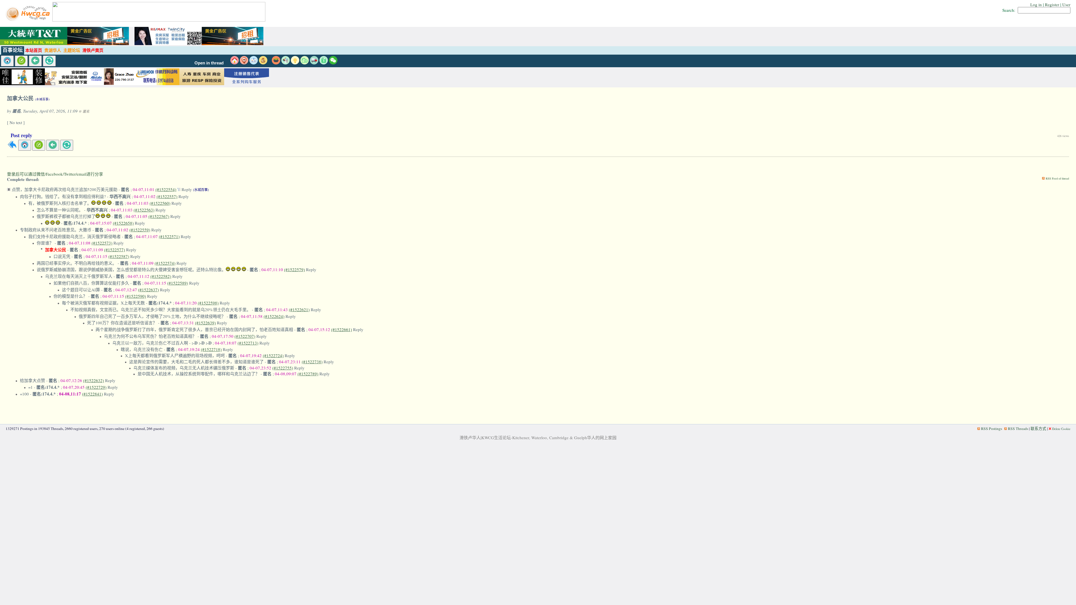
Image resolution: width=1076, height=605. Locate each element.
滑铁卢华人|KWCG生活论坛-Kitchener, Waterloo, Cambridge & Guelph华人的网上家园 (538, 437)
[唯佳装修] (22, 83)
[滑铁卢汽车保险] (112, 83)
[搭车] (244, 63)
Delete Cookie (1061, 429)
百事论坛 (13, 50)
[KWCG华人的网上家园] (28, 20)
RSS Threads (1018, 428)
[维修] (285, 63)
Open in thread (209, 63)
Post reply (21, 135)
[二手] (263, 63)
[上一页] (35, 60)
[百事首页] (7, 60)
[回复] (12, 147)
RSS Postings (991, 428)
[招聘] (253, 63)
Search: (1008, 10)
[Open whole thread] (179, 189)
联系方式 (1038, 428)
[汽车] (314, 63)
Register (1052, 4)
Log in (1036, 4)
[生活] (295, 63)
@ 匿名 (84, 111)
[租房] (234, 63)
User (1066, 4)
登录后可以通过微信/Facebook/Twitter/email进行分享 (55, 174)
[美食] (276, 63)
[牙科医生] (156, 83)
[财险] (304, 63)
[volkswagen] (246, 83)
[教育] (323, 63)
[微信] (333, 63)
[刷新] (49, 60)
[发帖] (21, 60)
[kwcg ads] (67, 83)
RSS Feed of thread (1057, 178)
